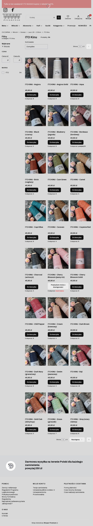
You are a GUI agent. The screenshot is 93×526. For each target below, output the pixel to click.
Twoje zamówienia (40, 488)
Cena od (5, 56)
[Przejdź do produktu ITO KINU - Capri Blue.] (35, 211)
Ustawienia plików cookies (43, 490)
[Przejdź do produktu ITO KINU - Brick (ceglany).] (35, 163)
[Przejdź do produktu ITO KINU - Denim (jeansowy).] (58, 355)
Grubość (23, 32)
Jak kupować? (7, 504)
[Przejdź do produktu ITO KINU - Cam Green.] (58, 163)
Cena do (16, 56)
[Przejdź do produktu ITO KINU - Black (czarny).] (35, 115)
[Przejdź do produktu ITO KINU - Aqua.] (80, 68)
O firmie (5, 516)
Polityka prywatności (10, 494)
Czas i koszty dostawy (72, 490)
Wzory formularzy (8, 497)
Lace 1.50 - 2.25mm (34, 32)
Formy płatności (70, 488)
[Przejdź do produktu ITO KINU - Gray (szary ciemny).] (80, 403)
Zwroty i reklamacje (9, 488)
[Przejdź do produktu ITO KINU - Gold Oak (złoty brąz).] (35, 403)
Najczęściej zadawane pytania (13, 501)
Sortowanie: (29, 42)
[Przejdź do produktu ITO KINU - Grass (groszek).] (58, 403)
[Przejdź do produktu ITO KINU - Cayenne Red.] (80, 211)
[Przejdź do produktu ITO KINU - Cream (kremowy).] (58, 308)
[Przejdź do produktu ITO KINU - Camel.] (80, 163)
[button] (59, 17)
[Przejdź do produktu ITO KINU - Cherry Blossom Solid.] (80, 258)
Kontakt (5, 513)
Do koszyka (31, 95)
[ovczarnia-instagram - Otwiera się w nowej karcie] (4, 10)
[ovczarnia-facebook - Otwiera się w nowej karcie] (11, 10)
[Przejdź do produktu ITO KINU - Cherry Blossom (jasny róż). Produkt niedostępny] (58, 258)
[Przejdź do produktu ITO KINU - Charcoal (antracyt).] (35, 258)
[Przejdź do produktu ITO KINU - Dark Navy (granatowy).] (35, 355)
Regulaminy (6, 499)
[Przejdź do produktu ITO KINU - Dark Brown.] (80, 308)
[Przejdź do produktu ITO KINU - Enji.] (80, 355)
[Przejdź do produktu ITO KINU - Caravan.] (58, 211)
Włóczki (15, 32)
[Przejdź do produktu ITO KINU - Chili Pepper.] (35, 308)
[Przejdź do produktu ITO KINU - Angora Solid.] (58, 68)
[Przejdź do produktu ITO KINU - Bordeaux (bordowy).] (80, 115)
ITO (7, 72)
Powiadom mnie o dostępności (58, 286)
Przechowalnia (38, 494)
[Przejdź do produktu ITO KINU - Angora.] (35, 68)
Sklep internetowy (44, 523)
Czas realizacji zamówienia (74, 492)
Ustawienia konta (39, 492)
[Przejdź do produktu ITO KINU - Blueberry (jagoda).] (58, 115)
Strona (75, 46)
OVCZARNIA (6, 32)
